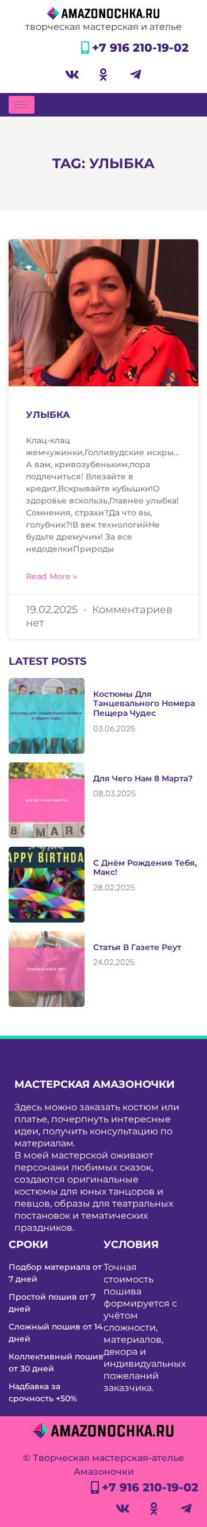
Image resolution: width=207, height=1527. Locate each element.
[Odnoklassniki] (103, 74)
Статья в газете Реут (137, 947)
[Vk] (72, 74)
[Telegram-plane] (135, 74)
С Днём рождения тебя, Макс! (145, 868)
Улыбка (48, 414)
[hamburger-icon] (21, 105)
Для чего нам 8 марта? (143, 778)
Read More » (51, 576)
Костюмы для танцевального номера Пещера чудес (144, 704)
